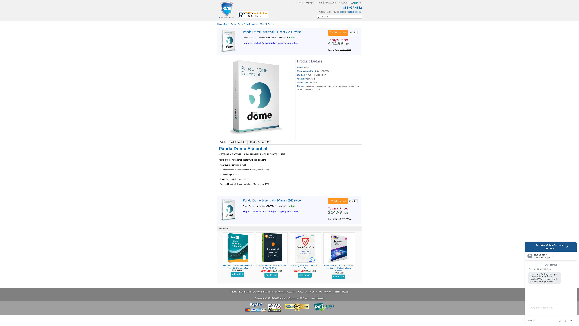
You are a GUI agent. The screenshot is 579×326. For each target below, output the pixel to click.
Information (278, 292)
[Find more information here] (551, 283)
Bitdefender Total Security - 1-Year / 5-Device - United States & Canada (338, 268)
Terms (337, 292)
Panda (233, 24)
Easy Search (245, 292)
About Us (303, 292)
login (342, 12)
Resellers (290, 292)
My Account (331, 3)
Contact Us (316, 292)
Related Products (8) (259, 142)
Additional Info (238, 142)
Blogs (345, 292)
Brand (226, 24)
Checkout (343, 3)
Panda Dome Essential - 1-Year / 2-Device (256, 24)
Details (223, 142)
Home (319, 3)
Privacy (327, 292)
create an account (353, 12)
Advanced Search (261, 292)
